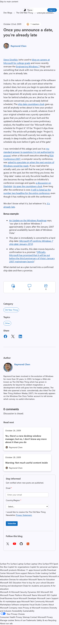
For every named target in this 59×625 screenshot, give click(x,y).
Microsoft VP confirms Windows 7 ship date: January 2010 (31, 242)
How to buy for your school (34, 582)
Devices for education (18, 579)
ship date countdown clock (31, 104)
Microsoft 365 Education (10, 582)
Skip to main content (9, 1)
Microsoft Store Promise (21, 576)
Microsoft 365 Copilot (47, 595)
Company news (15, 607)
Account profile (40, 570)
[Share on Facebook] (5, 336)
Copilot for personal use (40, 567)
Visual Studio (35, 604)
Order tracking (41, 573)
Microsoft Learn (44, 598)
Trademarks (31, 620)
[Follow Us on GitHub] (21, 544)
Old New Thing (11, 309)
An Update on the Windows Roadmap (28, 220)
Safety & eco (42, 620)
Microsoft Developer (28, 598)
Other (7, 323)
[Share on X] (13, 336)
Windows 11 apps (25, 570)
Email (9, 488)
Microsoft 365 (47, 592)
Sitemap (26, 617)
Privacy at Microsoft (31, 607)
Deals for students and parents (36, 585)
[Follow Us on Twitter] (7, 544)
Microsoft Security (19, 592)
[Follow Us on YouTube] (14, 544)
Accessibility (17, 610)
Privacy (50, 617)
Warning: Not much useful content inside (26, 462)
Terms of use (20, 620)
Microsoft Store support (16, 573)
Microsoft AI (5, 592)
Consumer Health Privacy (11, 617)
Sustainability (28, 610)
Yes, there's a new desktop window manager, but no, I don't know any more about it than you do (26, 439)
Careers (44, 604)
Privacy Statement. (24, 515)
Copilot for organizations (18, 567)
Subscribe (12, 523)
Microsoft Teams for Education (41, 579)
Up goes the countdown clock (27, 186)
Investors (45, 607)
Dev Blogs (7, 12)
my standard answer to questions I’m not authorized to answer (28, 152)
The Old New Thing (24, 12)
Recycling (52, 620)
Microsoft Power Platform (11, 595)
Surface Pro (5, 563)
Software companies (20, 604)
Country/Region (13, 500)
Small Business (6, 598)
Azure (15, 598)
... (53, 12)
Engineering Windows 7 (28, 66)
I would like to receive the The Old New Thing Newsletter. (26, 513)
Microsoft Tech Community (33, 601)
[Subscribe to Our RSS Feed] (28, 544)
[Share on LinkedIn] (20, 336)
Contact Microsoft (38, 617)
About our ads (6, 623)
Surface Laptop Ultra (33, 563)
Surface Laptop (16, 563)
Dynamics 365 (34, 592)
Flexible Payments (40, 576)
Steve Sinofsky (10, 59)
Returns (31, 573)
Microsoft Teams (30, 595)
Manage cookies (7, 620)
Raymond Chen (18, 45)
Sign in (52, 10)
